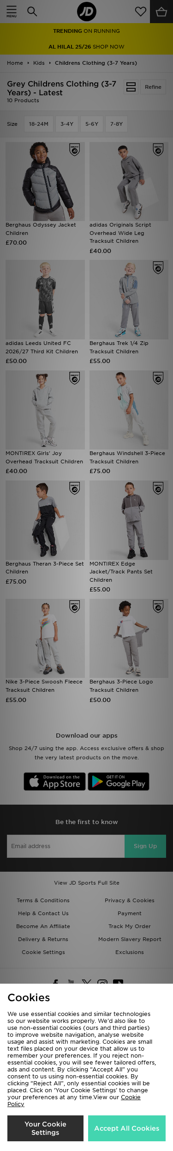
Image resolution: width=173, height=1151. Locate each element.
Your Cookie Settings (45, 1128)
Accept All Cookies (126, 1128)
